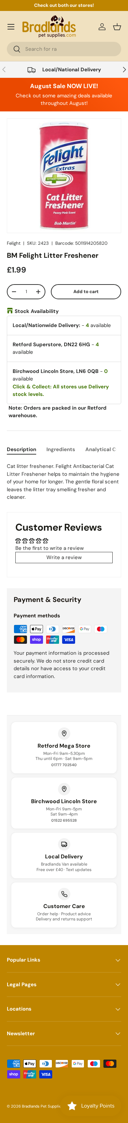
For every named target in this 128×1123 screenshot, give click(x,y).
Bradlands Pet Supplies (42, 1106)
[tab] (21, 449)
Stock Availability (37, 311)
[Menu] (10, 26)
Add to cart (86, 291)
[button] (117, 26)
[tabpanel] (64, 481)
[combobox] (64, 49)
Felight (13, 243)
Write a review (64, 557)
